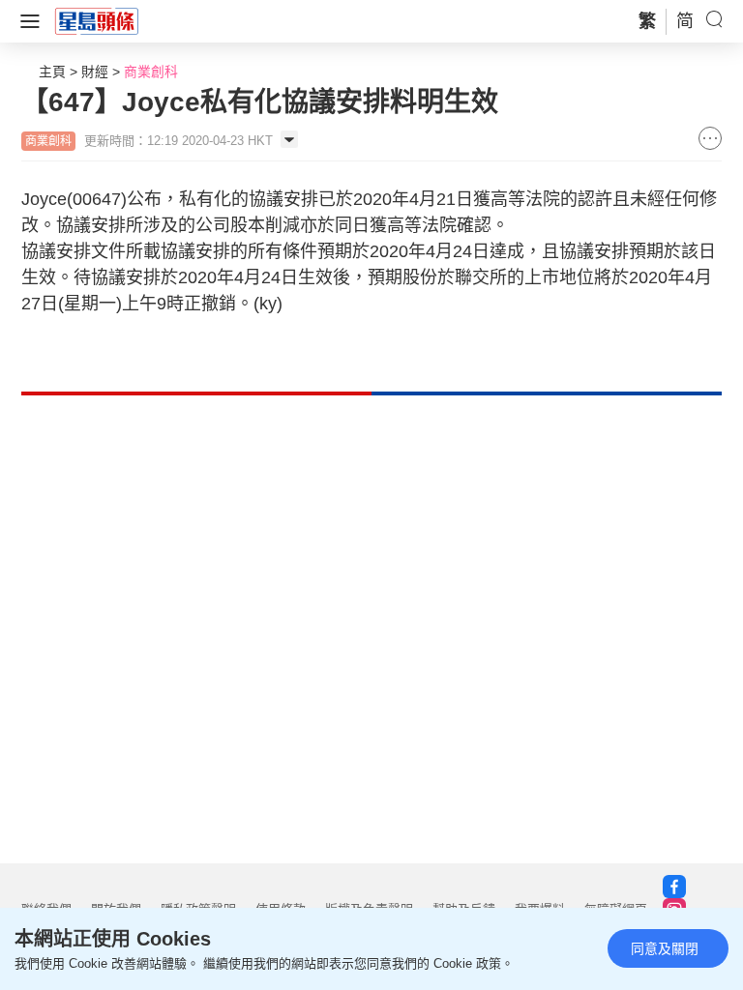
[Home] (96, 20)
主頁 (52, 71)
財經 (94, 71)
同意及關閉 (664, 948)
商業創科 (151, 71)
